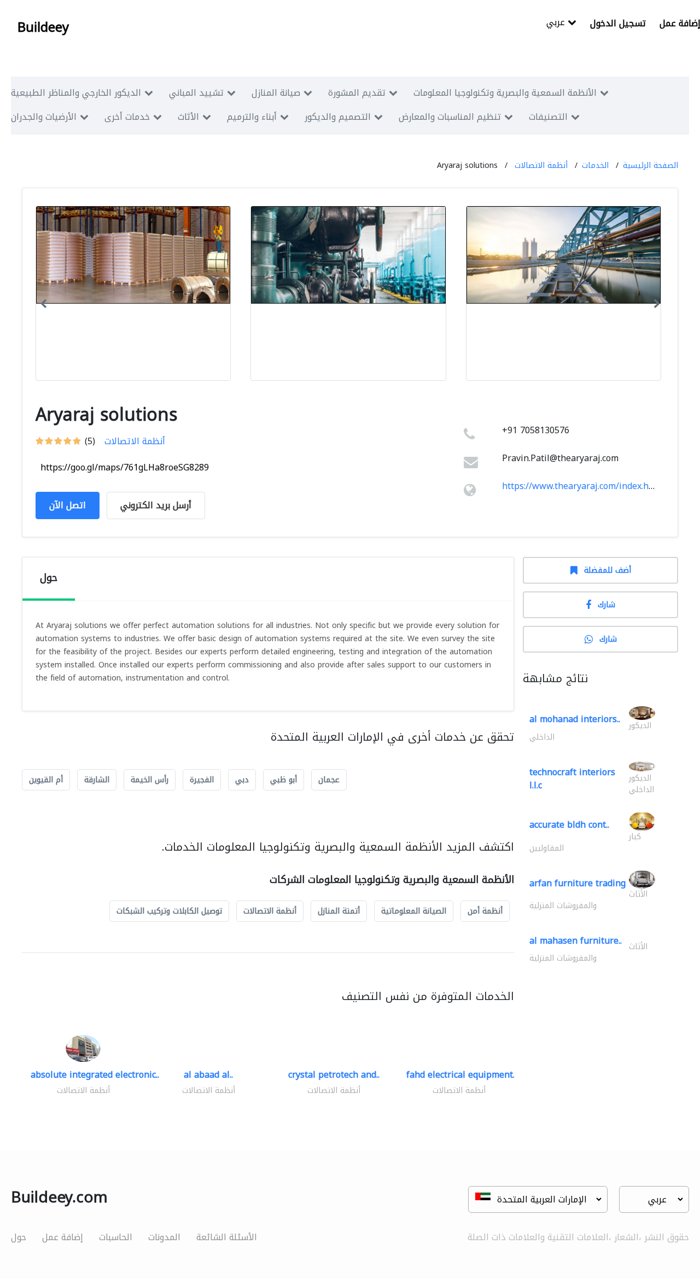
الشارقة (96, 779)
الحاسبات (115, 1237)
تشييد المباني (196, 92)
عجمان (329, 779)
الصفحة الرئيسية (650, 165)
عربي (557, 23)
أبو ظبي (283, 779)
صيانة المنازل (276, 92)
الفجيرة (202, 779)
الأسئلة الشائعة (226, 1237)
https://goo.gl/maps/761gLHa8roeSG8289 (124, 467)
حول (18, 1237)
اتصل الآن (67, 505)
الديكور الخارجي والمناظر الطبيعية (76, 92)
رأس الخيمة (149, 779)
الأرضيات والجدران (44, 116)
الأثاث (188, 116)
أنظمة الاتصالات (541, 165)
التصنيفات (548, 116)
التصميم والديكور (338, 116)
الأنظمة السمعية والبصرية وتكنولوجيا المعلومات (505, 92)
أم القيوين (46, 779)
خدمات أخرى (127, 116)
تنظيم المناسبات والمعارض (450, 116)
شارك (606, 604)
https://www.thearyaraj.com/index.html (582, 486)
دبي (242, 779)
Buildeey (43, 27)
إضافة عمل (62, 1237)
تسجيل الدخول (618, 23)
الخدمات (595, 165)
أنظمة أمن (485, 911)
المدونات (164, 1237)
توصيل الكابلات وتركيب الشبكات (169, 911)
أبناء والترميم (252, 116)
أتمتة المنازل (339, 911)
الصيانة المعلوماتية (413, 911)
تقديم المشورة (357, 92)
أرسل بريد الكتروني (155, 505)
